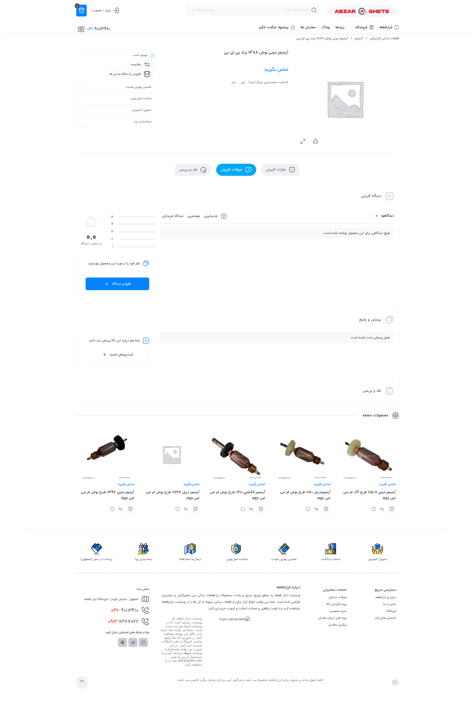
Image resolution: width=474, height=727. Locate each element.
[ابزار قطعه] (362, 11)
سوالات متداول (338, 597)
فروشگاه (391, 611)
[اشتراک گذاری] (315, 141)
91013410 (125, 610)
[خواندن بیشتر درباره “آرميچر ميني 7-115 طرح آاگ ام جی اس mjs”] (391, 509)
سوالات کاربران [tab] (232, 170)
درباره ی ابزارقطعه (385, 597)
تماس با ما (389, 604)
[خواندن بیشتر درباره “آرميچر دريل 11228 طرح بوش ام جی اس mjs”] (195, 509)
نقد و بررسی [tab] (188, 170)
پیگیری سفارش (337, 625)
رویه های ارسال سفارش (332, 618)
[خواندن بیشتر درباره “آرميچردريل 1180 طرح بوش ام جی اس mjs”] (326, 509)
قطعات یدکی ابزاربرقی (384, 38)
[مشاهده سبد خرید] (81, 10)
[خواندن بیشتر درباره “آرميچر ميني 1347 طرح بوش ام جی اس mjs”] (130, 509)
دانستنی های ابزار (385, 618)
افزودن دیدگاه (121, 284)
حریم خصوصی (338, 611)
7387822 (123, 622)
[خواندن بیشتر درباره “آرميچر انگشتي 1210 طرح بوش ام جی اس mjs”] (261, 509)
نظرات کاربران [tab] (276, 170)
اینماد (187, 653)
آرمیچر (359, 38)
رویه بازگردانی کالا (336, 604)
